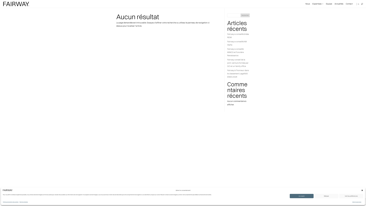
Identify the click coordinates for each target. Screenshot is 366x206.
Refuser (326, 196)
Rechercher (245, 15)
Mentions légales (23, 202)
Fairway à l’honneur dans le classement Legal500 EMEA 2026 (238, 73)
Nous (307, 4)
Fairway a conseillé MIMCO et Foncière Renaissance (235, 52)
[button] (362, 190)
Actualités (339, 4)
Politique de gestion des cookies (10, 202)
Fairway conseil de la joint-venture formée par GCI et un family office (237, 62)
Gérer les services (356, 202)
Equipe (329, 4)
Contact (349, 4)
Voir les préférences (351, 196)
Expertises (317, 4)
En (358, 4)
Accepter (302, 196)
